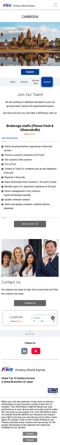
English (30, 71)
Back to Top (30, 334)
